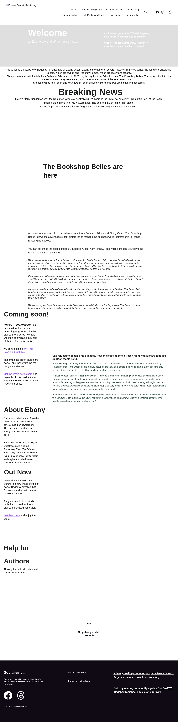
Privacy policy (132, 15)
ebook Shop (133, 9)
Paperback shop (70, 15)
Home (74, 9)
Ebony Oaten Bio (114, 9)
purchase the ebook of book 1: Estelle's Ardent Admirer (68, 248)
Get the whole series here (18, 374)
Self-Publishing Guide (93, 15)
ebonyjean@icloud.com (78, 681)
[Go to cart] (170, 12)
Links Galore (115, 15)
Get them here (12, 515)
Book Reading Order (91, 9)
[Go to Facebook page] (158, 12)
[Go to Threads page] (162, 12)
